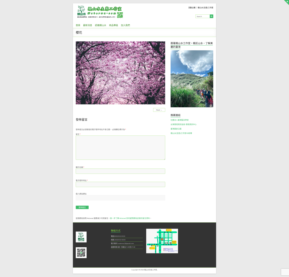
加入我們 (125, 25)
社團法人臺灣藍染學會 (180, 120)
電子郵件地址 (82, 180)
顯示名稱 (80, 167)
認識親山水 (100, 25)
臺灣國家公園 (176, 129)
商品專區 (113, 25)
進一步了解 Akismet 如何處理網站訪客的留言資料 (130, 218)
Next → (159, 110)
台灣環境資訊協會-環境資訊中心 (184, 124)
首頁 (78, 25)
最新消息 (87, 25)
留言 (78, 134)
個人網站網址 (81, 194)
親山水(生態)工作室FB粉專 (181, 133)
